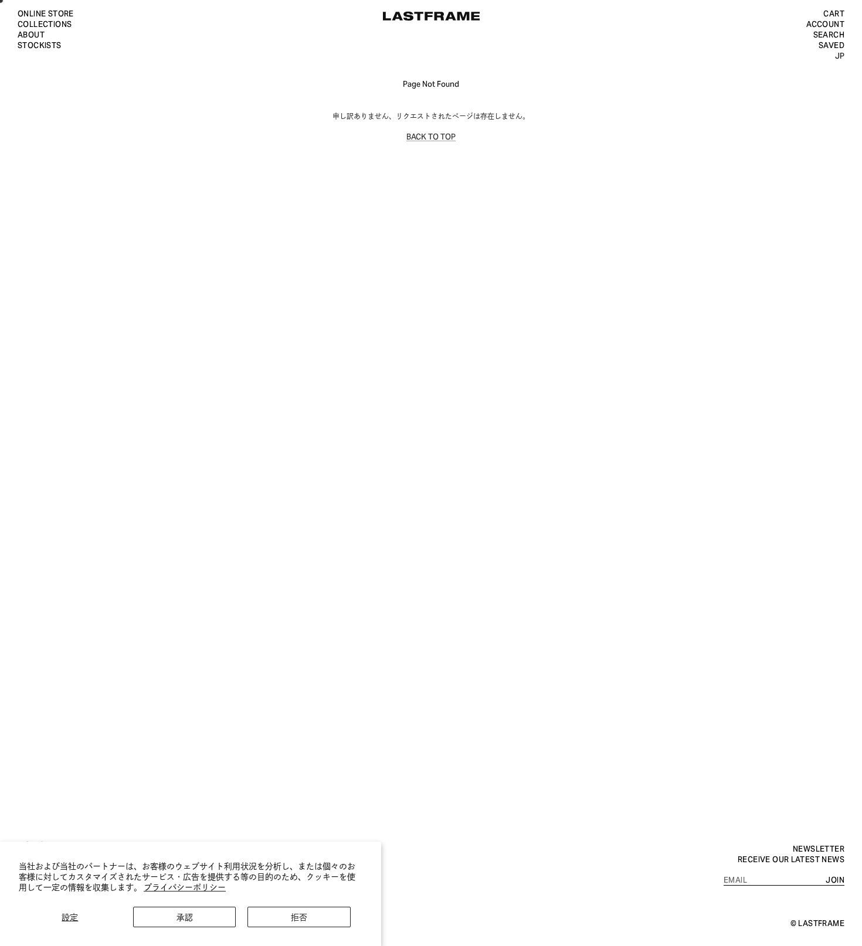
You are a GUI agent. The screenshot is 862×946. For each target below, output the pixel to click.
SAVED (831, 44)
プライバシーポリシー (185, 886)
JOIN (835, 879)
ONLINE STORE (46, 13)
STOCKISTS (40, 44)
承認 (185, 916)
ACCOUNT (825, 23)
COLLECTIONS (45, 23)
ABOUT (31, 34)
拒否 (299, 916)
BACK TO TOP (431, 136)
